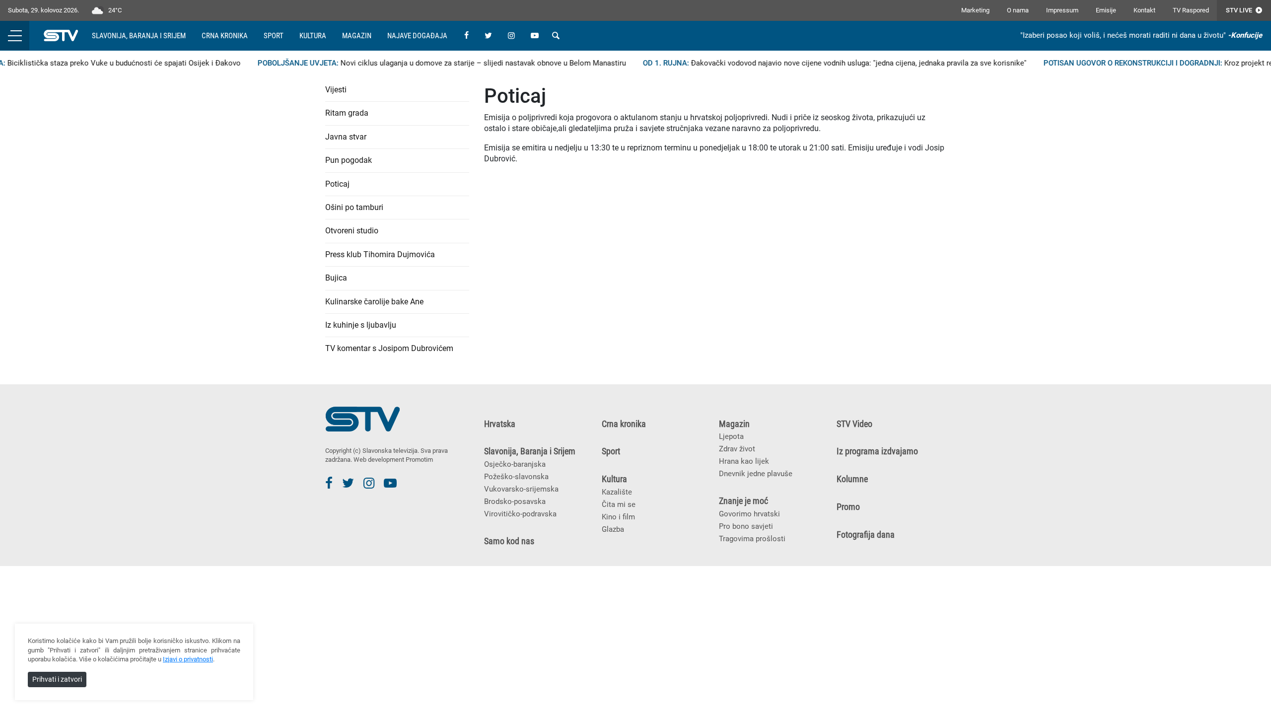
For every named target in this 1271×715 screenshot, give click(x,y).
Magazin (356, 35)
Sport (273, 35)
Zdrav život (737, 448)
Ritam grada (346, 113)
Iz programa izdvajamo (877, 451)
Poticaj (337, 184)
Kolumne (852, 479)
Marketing (975, 10)
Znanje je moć (743, 501)
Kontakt (1144, 10)
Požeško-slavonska (516, 476)
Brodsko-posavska (515, 501)
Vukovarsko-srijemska (521, 489)
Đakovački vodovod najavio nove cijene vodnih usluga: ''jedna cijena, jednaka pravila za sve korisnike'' (821, 63)
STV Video (854, 424)
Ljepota (731, 436)
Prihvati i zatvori (57, 679)
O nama (1018, 10)
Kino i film (618, 516)
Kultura (312, 35)
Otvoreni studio (351, 230)
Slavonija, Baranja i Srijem (139, 35)
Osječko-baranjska (515, 464)
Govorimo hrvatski (749, 513)
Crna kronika (225, 35)
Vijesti (336, 89)
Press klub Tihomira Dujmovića (380, 254)
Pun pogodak (348, 160)
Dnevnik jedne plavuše (755, 473)
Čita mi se (619, 504)
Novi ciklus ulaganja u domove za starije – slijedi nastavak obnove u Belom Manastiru (428, 63)
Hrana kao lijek (744, 461)
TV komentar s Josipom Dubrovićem (389, 348)
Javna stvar (345, 137)
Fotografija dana (866, 535)
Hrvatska (499, 424)
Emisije (1106, 10)
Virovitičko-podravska (520, 513)
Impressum (1062, 10)
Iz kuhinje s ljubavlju (360, 325)
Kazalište (617, 492)
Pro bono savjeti (746, 526)
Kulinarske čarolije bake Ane (374, 301)
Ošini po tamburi (354, 207)
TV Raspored (1191, 10)
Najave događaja (417, 35)
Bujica (336, 278)
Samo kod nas (509, 541)
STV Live (1240, 10)
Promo (848, 507)
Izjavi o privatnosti (188, 659)
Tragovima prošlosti (752, 538)
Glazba (613, 529)
